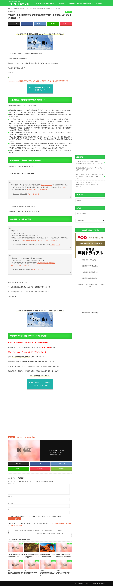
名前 (10, 496)
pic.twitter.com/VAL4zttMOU (48, 240)
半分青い (12, 437)
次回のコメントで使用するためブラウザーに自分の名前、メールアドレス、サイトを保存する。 (36, 516)
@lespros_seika (46, 185)
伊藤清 (29, 437)
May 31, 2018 (37, 269)
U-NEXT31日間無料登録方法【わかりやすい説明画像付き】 (51, 3)
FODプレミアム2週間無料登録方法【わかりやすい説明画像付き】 (86, 3)
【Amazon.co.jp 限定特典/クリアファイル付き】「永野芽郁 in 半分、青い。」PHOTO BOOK (38, 81)
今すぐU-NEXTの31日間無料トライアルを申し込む (28, 342)
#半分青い (35, 240)
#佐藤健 (45, 263)
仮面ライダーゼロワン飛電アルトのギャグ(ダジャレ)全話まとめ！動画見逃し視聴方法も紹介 (89, 176)
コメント (11, 483)
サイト (10, 509)
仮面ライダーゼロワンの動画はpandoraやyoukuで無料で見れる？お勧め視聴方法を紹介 (89, 184)
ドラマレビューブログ (20, 3)
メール (10, 503)
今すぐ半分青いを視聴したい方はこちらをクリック (40, 89)
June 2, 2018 (55, 244)
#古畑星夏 (24, 240)
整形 (18, 437)
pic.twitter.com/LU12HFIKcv (37, 189)
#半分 (65, 187)
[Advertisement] (40, 410)
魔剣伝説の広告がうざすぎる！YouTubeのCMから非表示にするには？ (89, 169)
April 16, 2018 (33, 194)
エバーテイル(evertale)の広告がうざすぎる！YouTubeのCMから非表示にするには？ (89, 162)
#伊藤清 (29, 240)
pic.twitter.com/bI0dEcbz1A (21, 265)
